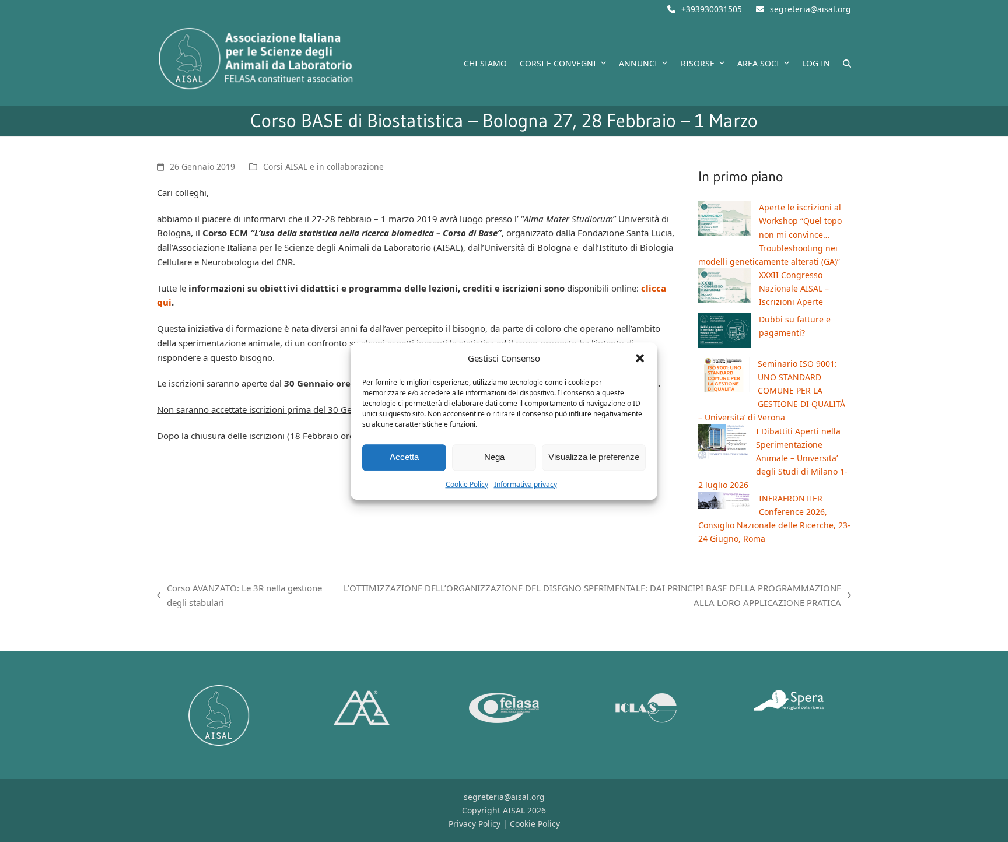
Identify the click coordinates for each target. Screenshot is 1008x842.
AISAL (514, 810)
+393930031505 (711, 9)
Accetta (404, 457)
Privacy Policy (475, 823)
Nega (494, 457)
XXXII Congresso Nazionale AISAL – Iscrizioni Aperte (794, 288)
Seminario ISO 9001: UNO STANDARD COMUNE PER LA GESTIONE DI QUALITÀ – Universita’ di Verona (771, 390)
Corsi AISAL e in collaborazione (323, 166)
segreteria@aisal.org (810, 9)
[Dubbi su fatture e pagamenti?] (724, 332)
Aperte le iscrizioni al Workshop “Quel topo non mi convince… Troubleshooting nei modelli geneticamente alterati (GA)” (770, 234)
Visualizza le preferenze (593, 457)
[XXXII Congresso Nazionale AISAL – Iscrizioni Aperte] (724, 287)
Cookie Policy (467, 484)
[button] (640, 358)
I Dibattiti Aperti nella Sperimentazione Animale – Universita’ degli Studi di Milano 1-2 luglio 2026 (773, 458)
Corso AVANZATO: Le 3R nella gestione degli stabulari (239, 596)
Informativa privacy (525, 484)
